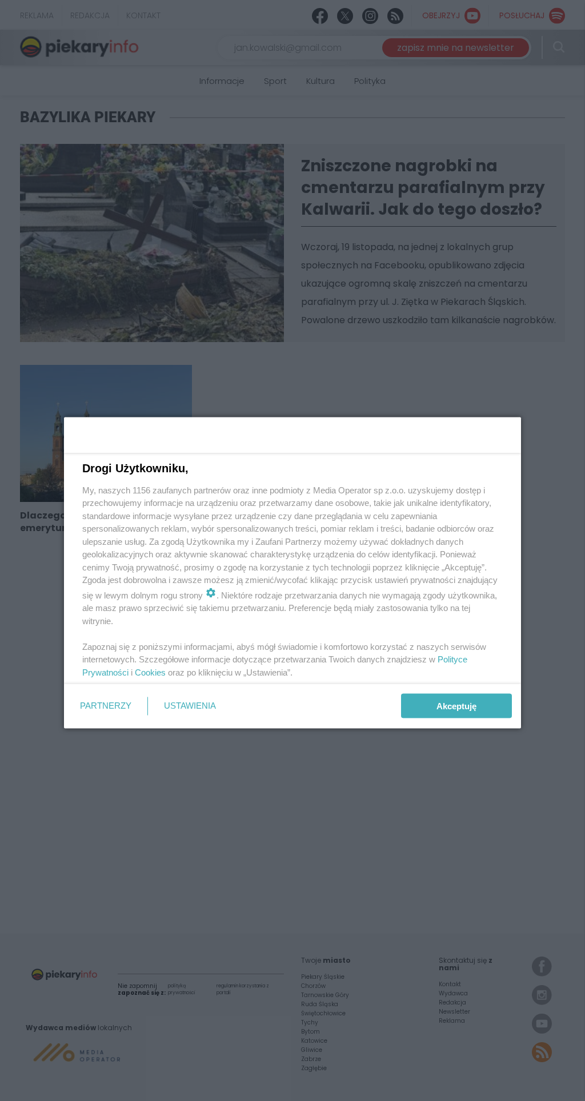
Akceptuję (456, 706)
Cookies (150, 672)
